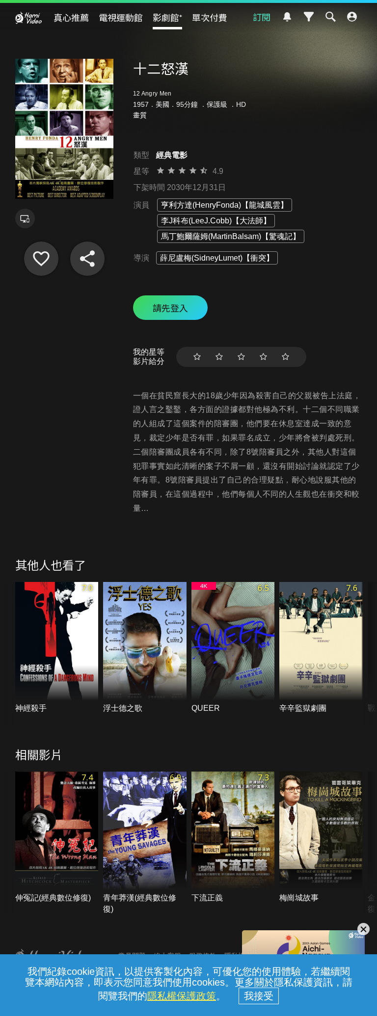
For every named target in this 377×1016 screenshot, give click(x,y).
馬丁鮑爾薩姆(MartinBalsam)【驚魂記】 (230, 236)
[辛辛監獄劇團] (321, 648)
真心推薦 (71, 17)
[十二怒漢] (41, 259)
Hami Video (28, 17)
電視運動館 (121, 17)
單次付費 (209, 17)
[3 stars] (241, 357)
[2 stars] (219, 357)
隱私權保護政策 (181, 996)
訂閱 (261, 16)
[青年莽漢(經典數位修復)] (145, 843)
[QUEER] (233, 648)
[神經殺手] (57, 648)
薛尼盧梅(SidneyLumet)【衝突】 (217, 258)
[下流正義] (233, 838)
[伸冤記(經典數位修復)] (57, 838)
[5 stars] (285, 357)
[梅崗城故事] (321, 838)
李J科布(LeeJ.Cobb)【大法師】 (216, 221)
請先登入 (170, 307)
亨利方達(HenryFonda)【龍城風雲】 (224, 205)
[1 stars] (197, 357)
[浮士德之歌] (145, 648)
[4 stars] (263, 357)
